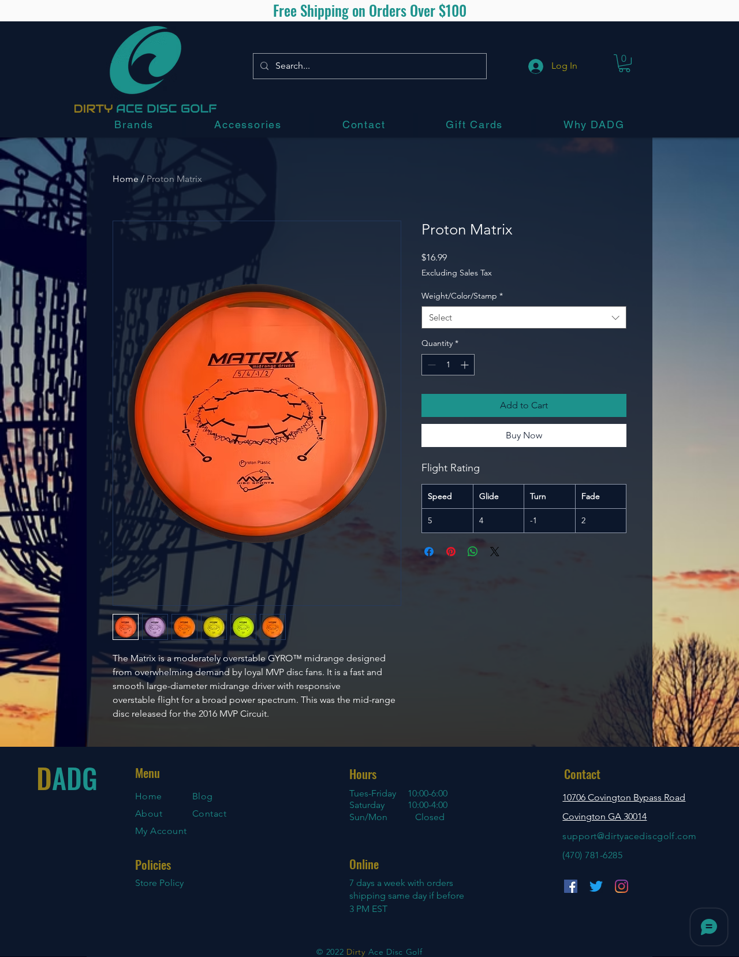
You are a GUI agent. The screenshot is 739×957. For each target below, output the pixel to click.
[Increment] (465, 365)
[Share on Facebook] (429, 551)
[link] (624, 63)
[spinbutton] (448, 365)
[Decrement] (430, 365)
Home (126, 178)
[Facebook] (570, 886)
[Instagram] (621, 886)
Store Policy (159, 882)
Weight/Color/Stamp (462, 296)
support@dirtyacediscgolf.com (629, 836)
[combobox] (523, 317)
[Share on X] (495, 551)
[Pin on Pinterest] (451, 551)
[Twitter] (596, 886)
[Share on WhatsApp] (473, 551)
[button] (134, 124)
